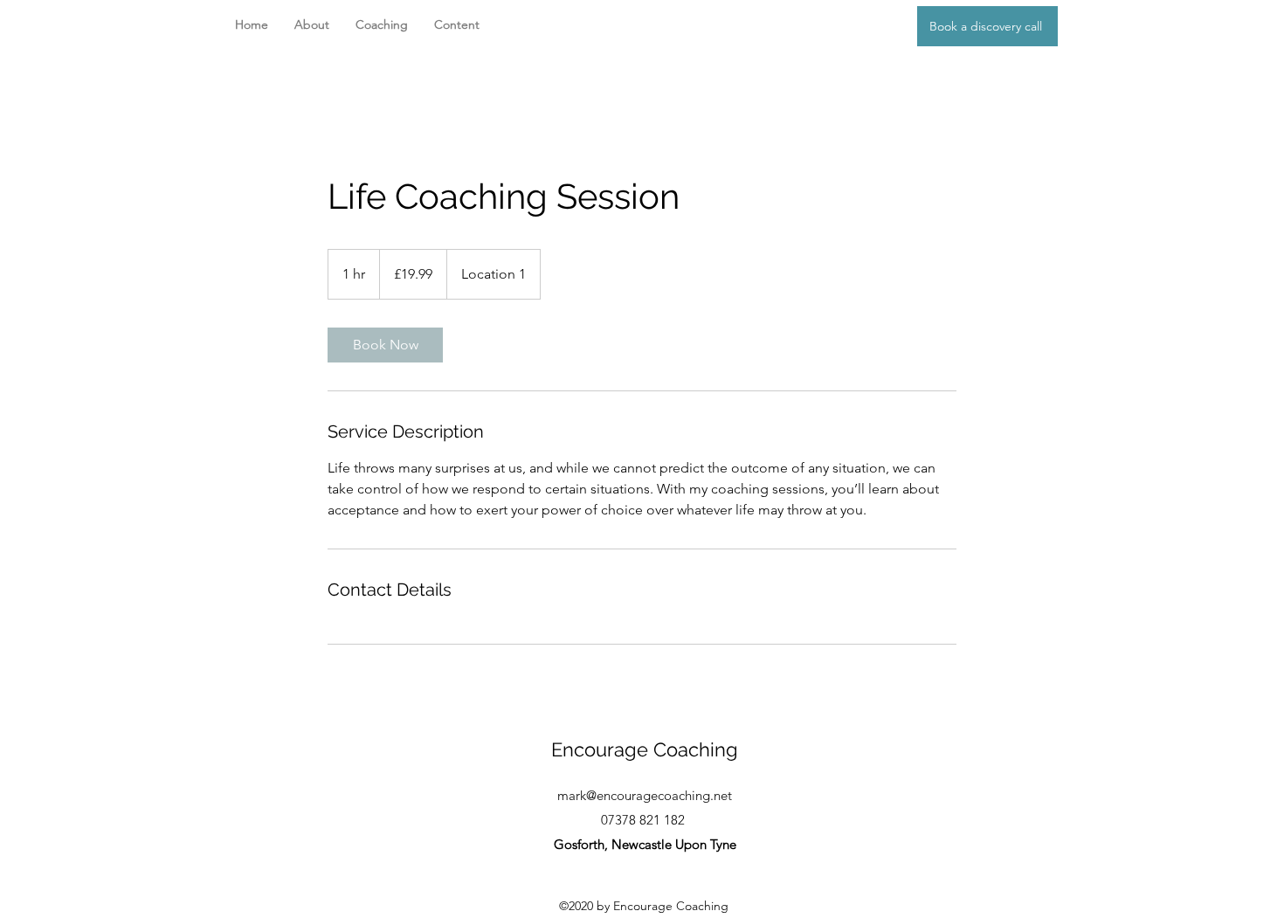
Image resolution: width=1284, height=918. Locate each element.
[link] (385, 345)
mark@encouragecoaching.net (644, 795)
